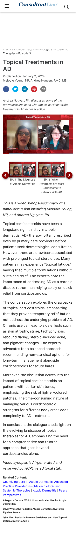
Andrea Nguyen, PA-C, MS (49, 80)
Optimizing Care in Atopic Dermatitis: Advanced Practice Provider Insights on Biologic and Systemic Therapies (35, 486)
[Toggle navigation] (7, 6)
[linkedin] (25, 89)
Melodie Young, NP (16, 80)
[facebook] (6, 89)
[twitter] (15, 89)
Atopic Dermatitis (44, 490)
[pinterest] (34, 89)
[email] (43, 89)
